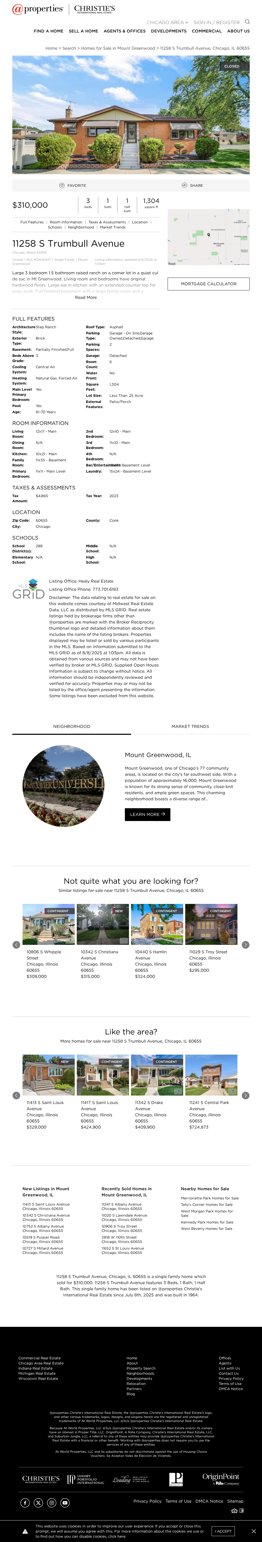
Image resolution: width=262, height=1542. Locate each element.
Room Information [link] (66, 222)
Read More (86, 297)
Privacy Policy (231, 1378)
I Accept (223, 1531)
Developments (169, 31)
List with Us (229, 1368)
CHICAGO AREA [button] (165, 22)
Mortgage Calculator (209, 283)
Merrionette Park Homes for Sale (210, 1198)
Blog (131, 1394)
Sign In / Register (217, 22)
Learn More (145, 814)
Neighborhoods (140, 1373)
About (132, 1363)
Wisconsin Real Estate (38, 1378)
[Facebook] (25, 1506)
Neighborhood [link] (81, 227)
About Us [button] (238, 31)
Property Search (141, 1368)
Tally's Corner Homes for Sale (207, 1204)
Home (132, 1358)
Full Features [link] (32, 222)
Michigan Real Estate (37, 1373)
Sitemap (235, 1501)
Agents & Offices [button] (125, 31)
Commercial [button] (207, 31)
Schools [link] (55, 227)
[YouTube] (65, 1506)
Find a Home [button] (48, 31)
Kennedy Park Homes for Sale (207, 1222)
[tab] (71, 727)
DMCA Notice (231, 1389)
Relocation (136, 1384)
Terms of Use (230, 1384)
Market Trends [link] (113, 227)
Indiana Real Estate (35, 1368)
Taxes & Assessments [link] (108, 222)
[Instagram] (51, 1506)
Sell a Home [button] (83, 31)
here (121, 1536)
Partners (134, 1389)
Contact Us (229, 1373)
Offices (225, 1358)
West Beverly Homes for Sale (206, 1229)
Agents (225, 1363)
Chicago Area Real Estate (40, 1363)
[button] (209, 237)
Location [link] (140, 222)
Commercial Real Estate (39, 1358)
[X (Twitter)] (38, 1506)
